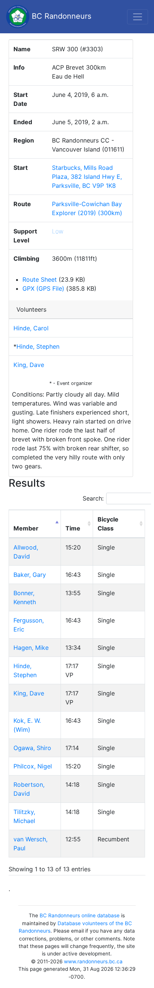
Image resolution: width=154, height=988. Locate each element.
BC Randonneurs (60, 16)
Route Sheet (39, 279)
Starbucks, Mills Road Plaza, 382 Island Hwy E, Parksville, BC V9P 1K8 (87, 176)
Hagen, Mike (31, 647)
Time (72, 528)
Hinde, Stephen (37, 346)
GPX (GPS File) (43, 288)
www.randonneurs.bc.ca (93, 961)
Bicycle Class (108, 524)
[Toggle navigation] (137, 16)
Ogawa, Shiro (32, 748)
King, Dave (28, 364)
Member (25, 528)
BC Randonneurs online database (80, 915)
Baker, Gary (29, 574)
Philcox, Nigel (32, 766)
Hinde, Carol (31, 328)
